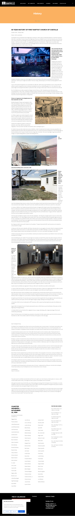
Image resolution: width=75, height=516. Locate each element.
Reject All (14, 511)
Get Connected (39, 514)
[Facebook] (72, 3)
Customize (7, 511)
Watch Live (61, 514)
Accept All (21, 511)
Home (36, 21)
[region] (14, 507)
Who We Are (33, 514)
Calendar (51, 514)
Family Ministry (46, 514)
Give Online (56, 514)
